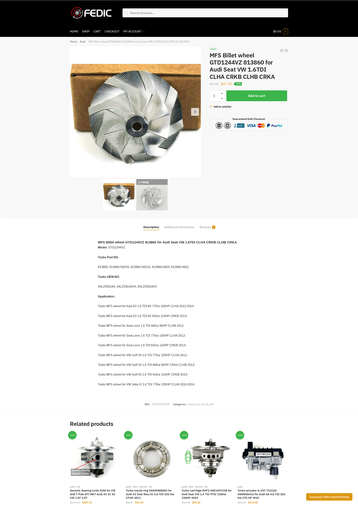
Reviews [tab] (205, 227)
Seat (197, 404)
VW (211, 404)
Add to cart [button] (95, 510)
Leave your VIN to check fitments (329, 497)
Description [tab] (151, 227)
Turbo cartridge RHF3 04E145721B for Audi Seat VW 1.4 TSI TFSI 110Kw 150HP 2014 (207, 494)
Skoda (204, 404)
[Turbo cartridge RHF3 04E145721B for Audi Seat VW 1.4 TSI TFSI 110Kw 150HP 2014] (207, 458)
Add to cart (256, 96)
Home (73, 41)
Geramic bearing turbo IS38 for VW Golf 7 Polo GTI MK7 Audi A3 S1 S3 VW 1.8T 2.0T (92, 494)
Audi (82, 41)
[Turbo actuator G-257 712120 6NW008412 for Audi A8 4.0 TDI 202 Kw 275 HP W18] (263, 458)
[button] (195, 112)
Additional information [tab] (179, 227)
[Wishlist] (114, 438)
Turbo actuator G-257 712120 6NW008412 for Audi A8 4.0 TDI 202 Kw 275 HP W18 (261, 494)
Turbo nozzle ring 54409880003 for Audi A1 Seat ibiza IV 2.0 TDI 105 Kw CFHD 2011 (150, 494)
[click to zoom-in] (135, 111)
